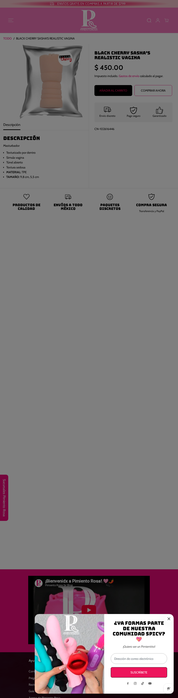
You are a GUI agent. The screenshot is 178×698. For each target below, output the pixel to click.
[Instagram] (135, 683)
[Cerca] (169, 619)
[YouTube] (150, 683)
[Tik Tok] (142, 683)
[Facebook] (128, 683)
